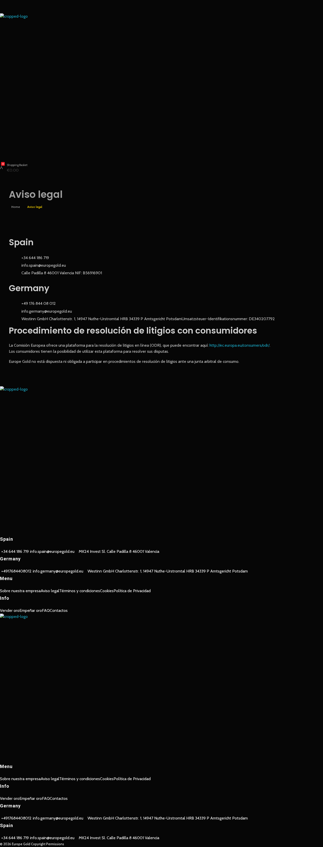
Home (15, 207)
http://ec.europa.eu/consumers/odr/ (239, 345)
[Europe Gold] (161, 85)
